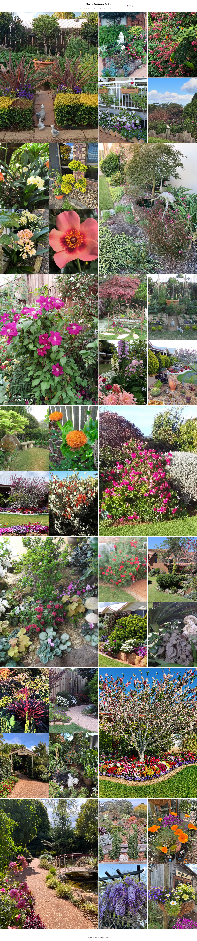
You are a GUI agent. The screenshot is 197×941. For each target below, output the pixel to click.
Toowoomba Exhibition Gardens (98, 4)
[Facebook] (134, 9)
